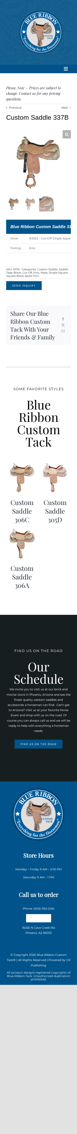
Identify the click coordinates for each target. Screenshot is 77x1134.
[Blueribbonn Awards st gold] (38, 787)
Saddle (63, 269)
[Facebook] (63, 319)
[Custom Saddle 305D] (55, 464)
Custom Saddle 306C (21, 511)
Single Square (58, 272)
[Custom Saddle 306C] (22, 464)
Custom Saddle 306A (21, 577)
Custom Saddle (47, 269)
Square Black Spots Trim (22, 275)
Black (17, 272)
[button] (67, 134)
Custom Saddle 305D (55, 511)
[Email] (63, 331)
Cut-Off (27, 272)
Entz (36, 272)
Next (64, 107)
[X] (63, 325)
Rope (44, 272)
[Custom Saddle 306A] (22, 530)
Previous (15, 107)
